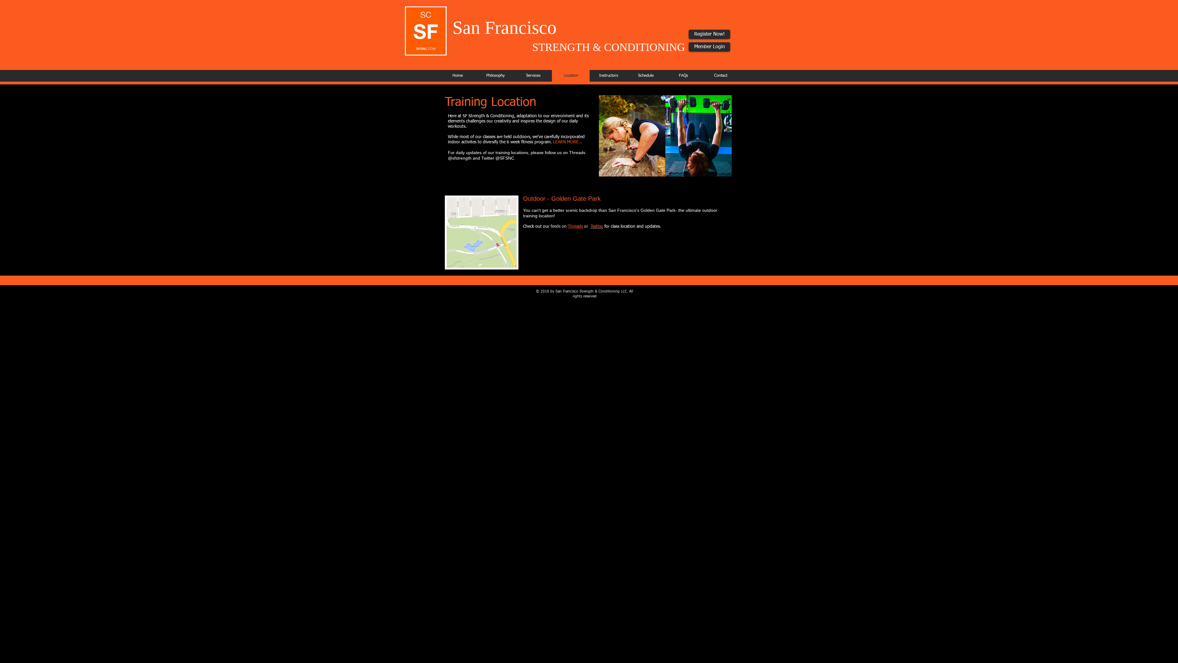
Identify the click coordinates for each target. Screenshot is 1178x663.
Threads (575, 226)
